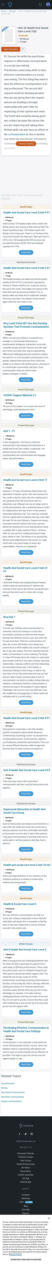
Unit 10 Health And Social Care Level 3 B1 (33, 29)
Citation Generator (26, 1175)
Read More (26, 252)
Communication (8, 1083)
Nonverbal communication (12, 1097)
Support (25, 1213)
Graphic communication (11, 1101)
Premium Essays (25, 1157)
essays (12, 11)
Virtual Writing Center (25, 1164)
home (3, 11)
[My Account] (49, 4)
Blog (26, 1206)
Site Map (26, 1209)
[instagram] (32, 1135)
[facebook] (20, 1135)
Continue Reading (26, 143)
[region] (26, 1239)
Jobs (21, 1202)
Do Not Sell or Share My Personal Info (26, 1259)
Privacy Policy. (15, 1254)
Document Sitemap (25, 1153)
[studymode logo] (18, 5)
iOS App (25, 1178)
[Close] (49, 1218)
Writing (4, 1088)
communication (16, 134)
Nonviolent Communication (13, 1092)
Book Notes (25, 1171)
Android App (25, 1182)
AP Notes (25, 1167)
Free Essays (25, 1160)
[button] (3, 3)
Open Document (11, 49)
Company (26, 1195)
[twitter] (26, 1135)
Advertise (25, 1198)
